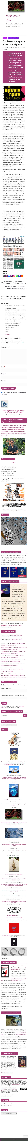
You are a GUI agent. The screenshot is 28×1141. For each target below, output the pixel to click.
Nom (3, 367)
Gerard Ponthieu (5, 651)
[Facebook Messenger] (19, 276)
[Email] (6, 276)
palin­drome (18, 921)
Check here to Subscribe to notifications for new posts (14, 393)
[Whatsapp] (17, 276)
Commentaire (5, 347)
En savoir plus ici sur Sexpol (6, 1072)
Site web (3, 381)
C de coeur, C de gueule (14, 37)
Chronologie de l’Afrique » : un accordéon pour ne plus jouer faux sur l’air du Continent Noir (13, 288)
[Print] (22, 276)
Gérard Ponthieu (15, 47)
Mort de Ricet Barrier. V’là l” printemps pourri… (15, 677)
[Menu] (2, 30)
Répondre (7, 334)
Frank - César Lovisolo (6, 660)
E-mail (3, 374)
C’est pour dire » (4, 1088)
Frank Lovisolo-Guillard (6, 647)
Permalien (23, 305)
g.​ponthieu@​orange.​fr (15, 1084)
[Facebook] (9, 276)
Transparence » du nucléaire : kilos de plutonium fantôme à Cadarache (14, 282)
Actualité (5, 37)
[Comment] (4, 276)
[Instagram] (14, 276)
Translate (10, 1105)
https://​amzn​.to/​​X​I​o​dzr (16, 980)
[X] (11, 276)
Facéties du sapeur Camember (11, 509)
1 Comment (6, 49)
